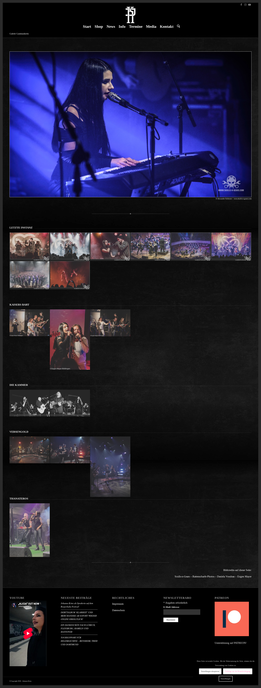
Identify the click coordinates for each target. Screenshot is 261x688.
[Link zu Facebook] (241, 5)
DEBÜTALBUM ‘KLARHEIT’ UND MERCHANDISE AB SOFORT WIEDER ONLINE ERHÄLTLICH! (79, 615)
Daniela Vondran (226, 576)
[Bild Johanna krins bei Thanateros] (30, 530)
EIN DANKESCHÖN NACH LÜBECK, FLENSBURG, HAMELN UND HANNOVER (78, 628)
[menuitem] (87, 26)
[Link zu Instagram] (245, 5)
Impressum (118, 603)
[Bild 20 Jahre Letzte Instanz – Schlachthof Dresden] (231, 246)
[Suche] (177, 26)
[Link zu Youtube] (249, 5)
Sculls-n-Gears (182, 576)
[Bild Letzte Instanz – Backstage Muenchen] (30, 246)
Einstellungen (226, 679)
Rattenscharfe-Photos (203, 576)
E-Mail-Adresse (172, 607)
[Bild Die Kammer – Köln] (30, 403)
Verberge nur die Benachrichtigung (237, 671)
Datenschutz (118, 610)
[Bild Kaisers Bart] (30, 322)
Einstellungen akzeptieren (210, 671)
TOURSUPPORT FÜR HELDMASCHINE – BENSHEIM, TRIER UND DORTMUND (79, 641)
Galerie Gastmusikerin (19, 34)
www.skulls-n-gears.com (242, 199)
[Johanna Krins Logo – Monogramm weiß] (131, 15)
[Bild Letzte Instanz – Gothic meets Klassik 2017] (110, 246)
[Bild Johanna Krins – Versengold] (30, 449)
